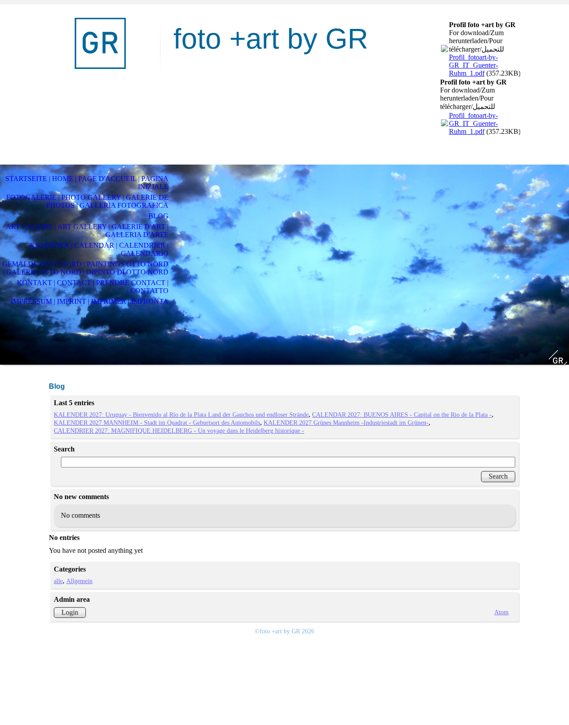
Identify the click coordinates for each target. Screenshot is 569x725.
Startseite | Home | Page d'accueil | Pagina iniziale (86, 182)
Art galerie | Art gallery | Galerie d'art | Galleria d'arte (87, 230)
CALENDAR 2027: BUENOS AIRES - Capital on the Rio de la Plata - (402, 414)
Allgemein (79, 580)
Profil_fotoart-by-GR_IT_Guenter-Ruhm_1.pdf (473, 65)
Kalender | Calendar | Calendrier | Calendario (99, 249)
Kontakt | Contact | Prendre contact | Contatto (92, 286)
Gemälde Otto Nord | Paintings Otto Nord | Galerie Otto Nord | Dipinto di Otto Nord (85, 268)
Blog (158, 216)
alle (58, 580)
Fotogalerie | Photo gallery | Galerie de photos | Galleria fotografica (87, 201)
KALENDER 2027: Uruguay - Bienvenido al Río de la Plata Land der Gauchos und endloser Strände (181, 414)
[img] (100, 43)
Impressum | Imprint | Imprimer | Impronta (89, 301)
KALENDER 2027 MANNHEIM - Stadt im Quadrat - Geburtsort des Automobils (157, 422)
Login (69, 612)
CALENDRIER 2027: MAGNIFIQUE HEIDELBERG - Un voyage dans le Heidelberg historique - (179, 430)
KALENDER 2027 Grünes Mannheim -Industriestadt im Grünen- (346, 422)
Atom (501, 612)
